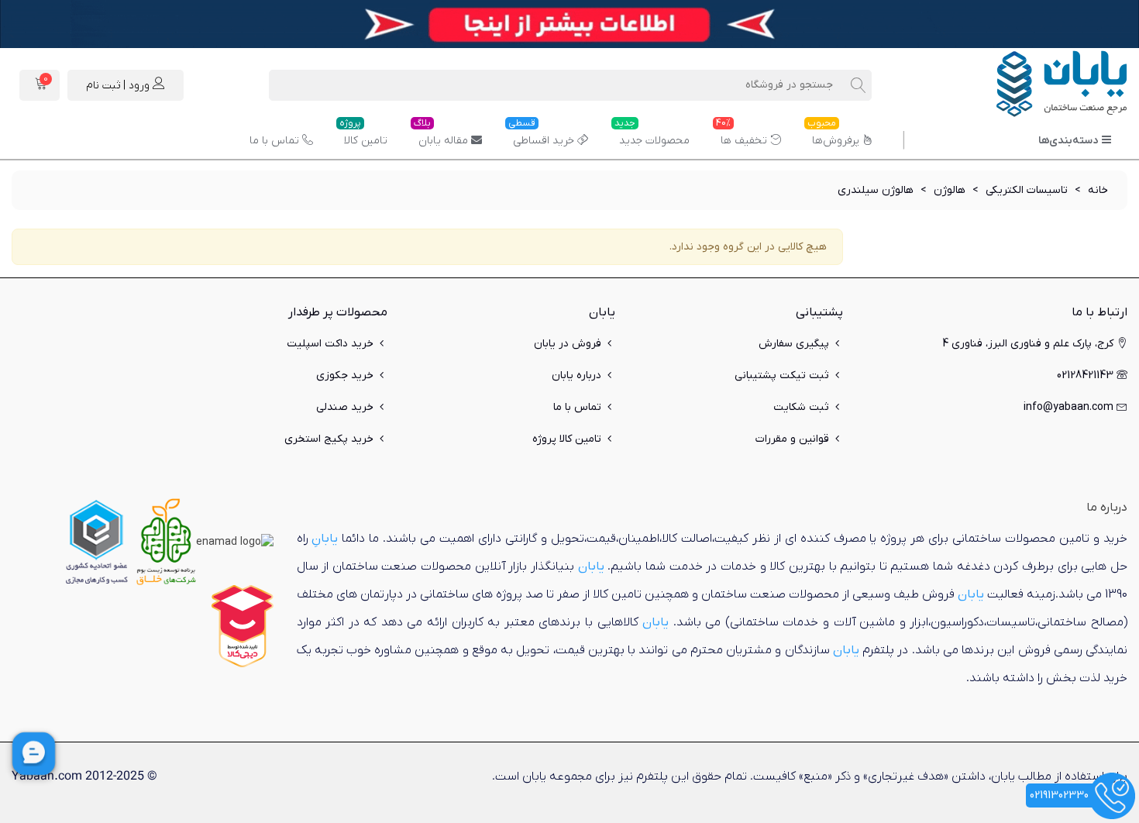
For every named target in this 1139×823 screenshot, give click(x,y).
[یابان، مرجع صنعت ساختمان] (1042, 85)
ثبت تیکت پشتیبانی (782, 375)
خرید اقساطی (541, 135)
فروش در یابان (567, 343)
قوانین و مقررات (792, 439)
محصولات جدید (652, 135)
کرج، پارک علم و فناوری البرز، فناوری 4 (1027, 343)
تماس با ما (274, 140)
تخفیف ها (741, 135)
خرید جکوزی (344, 375)
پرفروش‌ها (833, 135)
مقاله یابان (441, 135)
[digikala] (243, 625)
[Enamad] (235, 541)
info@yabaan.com (1068, 407)
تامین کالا (363, 135)
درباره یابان (576, 375)
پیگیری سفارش (794, 343)
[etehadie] (96, 541)
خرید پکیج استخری (328, 439)
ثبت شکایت (801, 407)
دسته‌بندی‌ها (1068, 140)
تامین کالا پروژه (566, 439)
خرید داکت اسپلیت (330, 343)
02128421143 (1085, 375)
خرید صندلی (344, 407)
